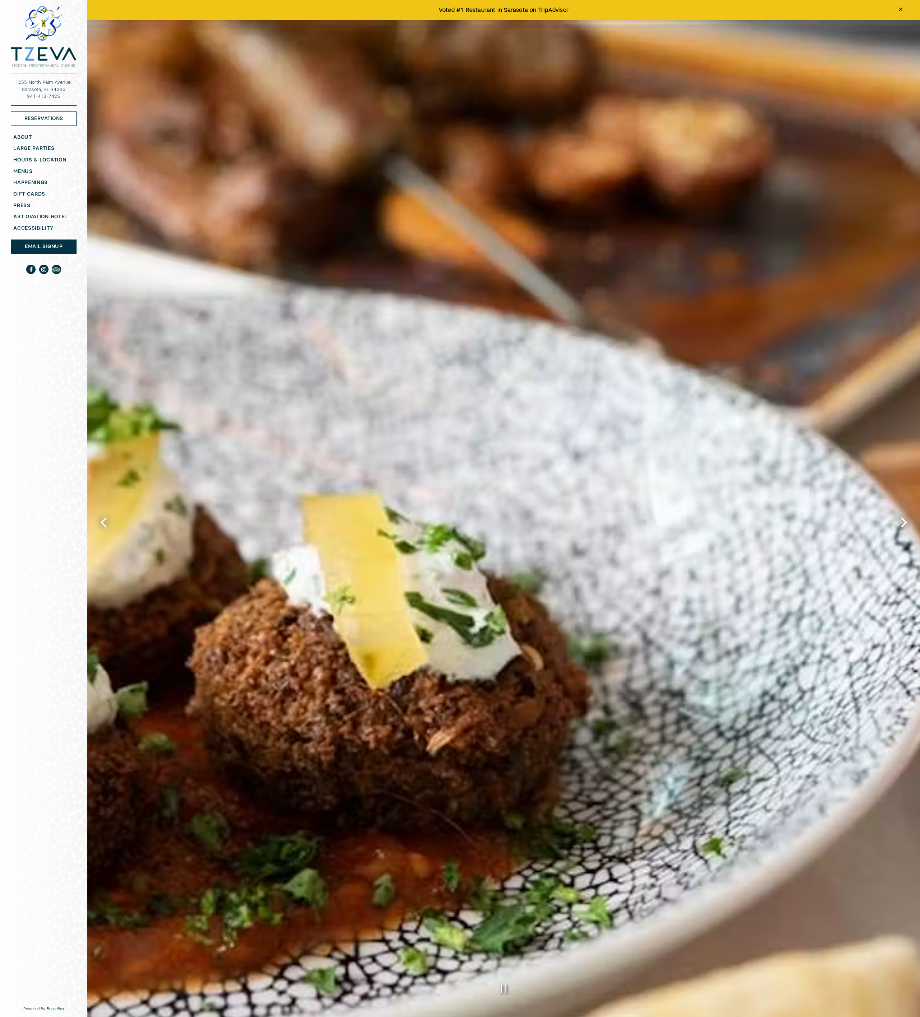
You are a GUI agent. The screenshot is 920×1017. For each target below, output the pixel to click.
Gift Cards (30, 193)
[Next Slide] (904, 529)
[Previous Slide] (103, 529)
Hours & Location (39, 159)
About (22, 137)
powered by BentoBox (55, 1008)
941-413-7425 (43, 96)
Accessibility (33, 228)
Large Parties (33, 148)
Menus (23, 171)
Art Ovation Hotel (41, 216)
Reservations (50, 118)
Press (22, 205)
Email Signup (44, 246)
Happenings (30, 182)
